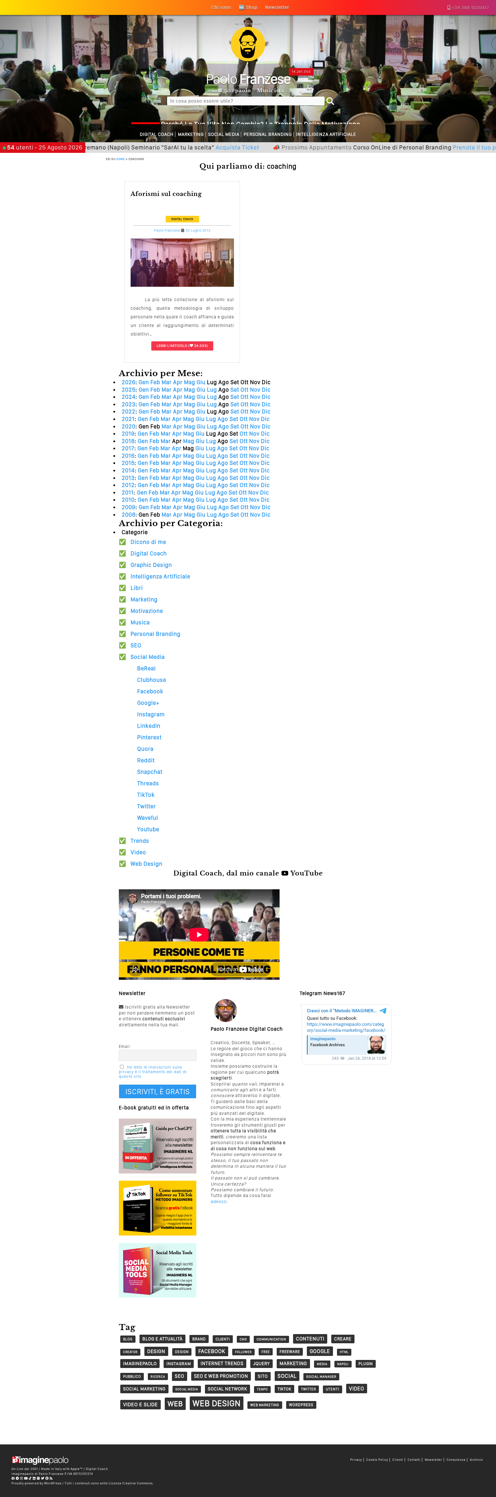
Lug (212, 389)
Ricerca (158, 1377)
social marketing (144, 1389)
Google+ (148, 702)
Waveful (147, 817)
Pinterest (149, 737)
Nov (255, 389)
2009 (128, 507)
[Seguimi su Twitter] (42, 1478)
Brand (199, 1339)
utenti (332, 1389)
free (265, 1352)
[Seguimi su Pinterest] (47, 1478)
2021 (128, 418)
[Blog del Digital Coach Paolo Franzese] (248, 59)
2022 (128, 411)
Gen (144, 382)
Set (234, 389)
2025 (128, 389)
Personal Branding (268, 134)
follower (243, 1352)
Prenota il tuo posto (425, 147)
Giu (201, 382)
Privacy (356, 1460)
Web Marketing (264, 1405)
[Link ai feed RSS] (51, 1478)
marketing (293, 1363)
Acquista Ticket (182, 147)
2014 (128, 470)
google (320, 1351)
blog (128, 1339)
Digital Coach (157, 134)
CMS (243, 1339)
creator (130, 1352)
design (156, 1351)
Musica (140, 622)
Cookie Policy (377, 1460)
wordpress (301, 1404)
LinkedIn (148, 725)
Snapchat (149, 771)
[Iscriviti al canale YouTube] (26, 1478)
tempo (262, 1389)
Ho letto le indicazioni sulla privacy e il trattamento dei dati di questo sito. (153, 1072)
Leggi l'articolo (172, 346)
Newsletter (433, 1460)
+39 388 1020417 (470, 7)
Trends (140, 840)
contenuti (310, 1339)
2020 (128, 426)
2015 (128, 462)
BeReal (146, 668)
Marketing (191, 134)
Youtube (148, 829)
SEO (136, 645)
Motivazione (147, 610)
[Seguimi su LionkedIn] (34, 1478)
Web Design (146, 863)
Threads (148, 783)
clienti (223, 1339)
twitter (308, 1389)
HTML (344, 1352)
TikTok (146, 794)
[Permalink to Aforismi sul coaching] (182, 285)
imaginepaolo (140, 1363)
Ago (223, 418)
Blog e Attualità (162, 1339)
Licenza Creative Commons (131, 1483)
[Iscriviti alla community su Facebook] (13, 1478)
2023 (128, 404)
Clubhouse (151, 679)
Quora (145, 748)
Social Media (223, 134)
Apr (178, 382)
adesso (219, 1201)
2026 (128, 382)
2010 (128, 499)
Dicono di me (148, 541)
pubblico (132, 1376)
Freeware (290, 1351)
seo (179, 1376)
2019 (128, 433)
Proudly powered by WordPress (36, 1483)
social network (227, 1389)
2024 (128, 396)
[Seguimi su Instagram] (21, 1478)
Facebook (150, 691)
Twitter (146, 806)
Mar (167, 382)
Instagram (151, 714)
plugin (366, 1363)
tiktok (284, 1388)
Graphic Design (151, 564)
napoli (343, 1364)
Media (322, 1364)
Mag (189, 382)
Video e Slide (140, 1404)
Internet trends (222, 1363)
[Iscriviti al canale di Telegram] (17, 1478)
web (175, 1403)
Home (120, 159)
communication (271, 1339)
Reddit (146, 760)
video (356, 1389)
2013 (128, 477)
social (287, 1376)
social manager (321, 1377)
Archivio (476, 1460)
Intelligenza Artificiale (326, 134)
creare (343, 1339)
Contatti (414, 1460)
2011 (128, 492)
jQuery (261, 1363)
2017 (128, 448)
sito (263, 1376)
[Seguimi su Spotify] (38, 1478)
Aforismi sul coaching (166, 194)
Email (124, 1046)
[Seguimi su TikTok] (30, 1478)
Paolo (248, 78)
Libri (137, 587)
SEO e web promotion (221, 1376)
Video (138, 852)
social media (186, 1389)
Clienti (397, 1460)
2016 (128, 455)
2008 (128, 514)
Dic (266, 389)
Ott (245, 389)
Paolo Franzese (167, 230)
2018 (128, 441)
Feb (155, 382)
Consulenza (456, 1460)
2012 (128, 485)
